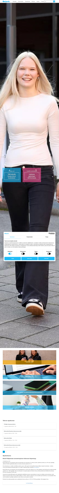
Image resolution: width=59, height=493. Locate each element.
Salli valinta (29, 258)
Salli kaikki (46, 258)
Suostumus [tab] (12, 236)
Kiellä (13, 258)
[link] (29, 357)
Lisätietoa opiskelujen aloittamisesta (32, 176)
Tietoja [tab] (46, 236)
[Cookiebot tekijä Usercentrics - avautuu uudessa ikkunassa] (49, 233)
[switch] (23, 254)
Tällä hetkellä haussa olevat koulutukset (12, 176)
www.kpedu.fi (36, 467)
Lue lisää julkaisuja (29, 483)
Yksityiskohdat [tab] (29, 236)
